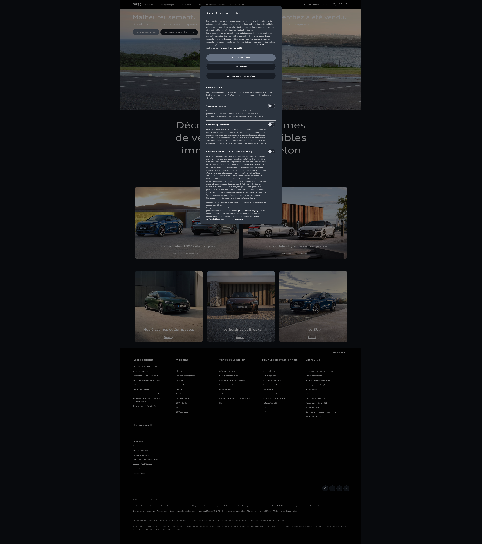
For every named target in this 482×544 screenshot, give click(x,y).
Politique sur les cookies (233, 219)
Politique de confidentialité (231, 48)
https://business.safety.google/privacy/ (251, 211)
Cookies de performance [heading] (217, 124)
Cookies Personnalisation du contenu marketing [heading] (229, 151)
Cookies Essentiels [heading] (215, 87)
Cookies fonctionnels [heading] (216, 106)
